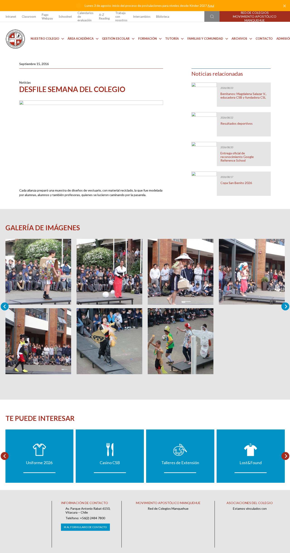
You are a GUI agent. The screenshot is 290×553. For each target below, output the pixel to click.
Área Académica (81, 38)
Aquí (211, 5)
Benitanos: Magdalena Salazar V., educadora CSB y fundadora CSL (243, 95)
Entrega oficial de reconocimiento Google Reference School (237, 156)
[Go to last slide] (5, 456)
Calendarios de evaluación (85, 16)
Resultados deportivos (236, 123)
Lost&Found (250, 462)
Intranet (10, 16)
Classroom (29, 16)
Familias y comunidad (205, 38)
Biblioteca (162, 16)
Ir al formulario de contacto (85, 527)
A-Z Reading (104, 16)
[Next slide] (285, 306)
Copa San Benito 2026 (236, 183)
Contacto (264, 38)
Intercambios (141, 16)
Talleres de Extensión (180, 462)
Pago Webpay (47, 16)
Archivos (239, 38)
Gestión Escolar (116, 38)
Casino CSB (110, 462)
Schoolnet (65, 16)
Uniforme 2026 (39, 462)
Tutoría (172, 38)
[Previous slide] (5, 306)
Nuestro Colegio (45, 38)
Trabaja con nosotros (121, 16)
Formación (147, 38)
